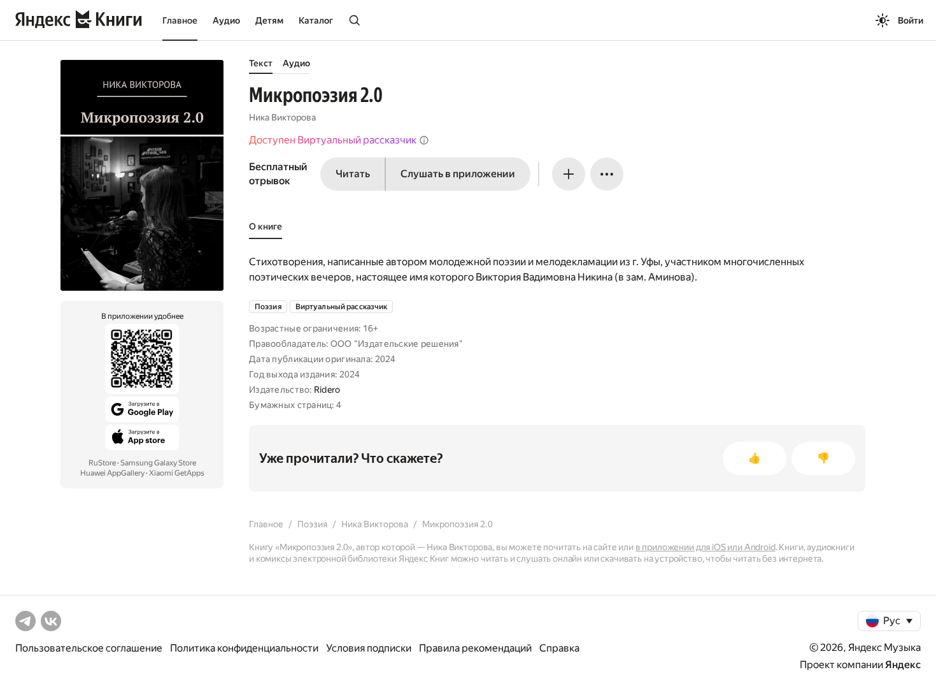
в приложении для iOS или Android (705, 547)
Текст (261, 63)
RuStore (102, 462)
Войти (910, 20)
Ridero (327, 389)
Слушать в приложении (458, 174)
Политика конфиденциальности (244, 648)
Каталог (316, 20)
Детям (269, 20)
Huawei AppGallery (112, 473)
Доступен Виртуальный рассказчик (332, 140)
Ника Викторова (282, 117)
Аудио (226, 20)
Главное (179, 20)
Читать (353, 174)
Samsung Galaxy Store (158, 462)
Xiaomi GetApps (176, 473)
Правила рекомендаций (475, 648)
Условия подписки (368, 648)
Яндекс (903, 665)
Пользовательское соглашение (88, 648)
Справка (559, 648)
